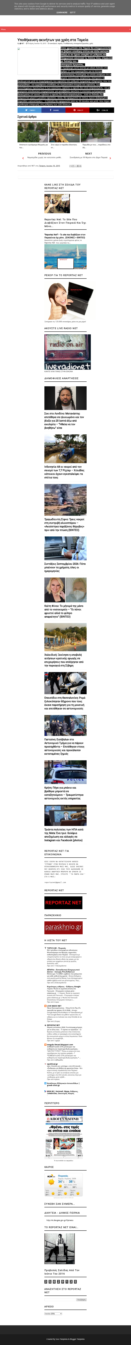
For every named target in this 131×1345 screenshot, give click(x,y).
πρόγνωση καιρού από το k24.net (63, 1197)
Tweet (32, 110)
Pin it (80, 110)
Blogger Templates (77, 1339)
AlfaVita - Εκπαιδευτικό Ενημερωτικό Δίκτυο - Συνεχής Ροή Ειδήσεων (63, 971)
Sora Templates (62, 1339)
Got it (72, 13)
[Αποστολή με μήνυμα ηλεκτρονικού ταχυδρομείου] (70, 166)
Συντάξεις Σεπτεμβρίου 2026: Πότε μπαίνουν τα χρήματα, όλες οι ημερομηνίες (65, 567)
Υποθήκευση (68, 43)
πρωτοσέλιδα (60, 1160)
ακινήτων (53, 43)
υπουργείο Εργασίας (81, 43)
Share (56, 110)
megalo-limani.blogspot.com (60, 1045)
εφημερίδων (69, 1160)
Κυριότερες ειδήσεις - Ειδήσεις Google (64, 987)
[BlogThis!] (73, 166)
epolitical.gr (52, 1064)
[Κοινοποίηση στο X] (75, 166)
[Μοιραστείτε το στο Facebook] (78, 166)
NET (22, 43)
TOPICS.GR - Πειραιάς (56, 948)
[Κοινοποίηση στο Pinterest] (80, 166)
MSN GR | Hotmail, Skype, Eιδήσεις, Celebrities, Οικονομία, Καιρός (62, 1092)
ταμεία (60, 43)
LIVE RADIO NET (54, 1006)
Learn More (62, 13)
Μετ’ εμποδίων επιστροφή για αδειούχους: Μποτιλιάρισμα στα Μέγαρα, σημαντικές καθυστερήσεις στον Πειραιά (62, 952)
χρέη (91, 43)
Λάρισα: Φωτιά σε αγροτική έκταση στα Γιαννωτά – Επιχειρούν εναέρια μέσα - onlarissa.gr (61, 991)
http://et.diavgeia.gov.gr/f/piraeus (60, 1220)
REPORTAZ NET (53, 1025)
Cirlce (105, 110)
